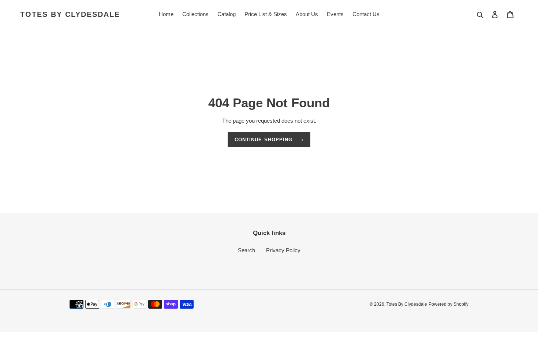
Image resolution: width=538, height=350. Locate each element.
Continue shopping (263, 139)
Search (246, 250)
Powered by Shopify (448, 304)
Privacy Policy (283, 250)
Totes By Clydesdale (70, 14)
